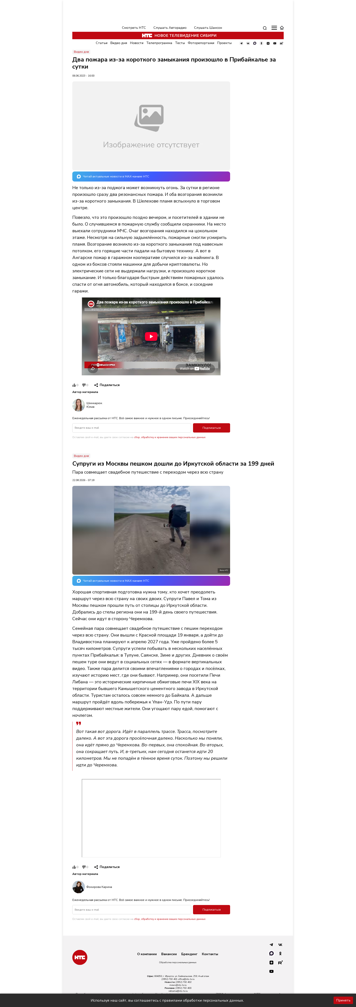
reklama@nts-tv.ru (178, 991)
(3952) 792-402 (184, 982)
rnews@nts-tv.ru (178, 985)
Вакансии (169, 954)
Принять (343, 1000)
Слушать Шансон (208, 27)
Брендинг (189, 954)
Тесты (180, 43)
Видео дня (118, 43)
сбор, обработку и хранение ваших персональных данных (169, 437)
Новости (137, 43)
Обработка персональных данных (177, 962)
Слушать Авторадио (170, 27)
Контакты (210, 954)
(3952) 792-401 (169, 979)
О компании (147, 954)
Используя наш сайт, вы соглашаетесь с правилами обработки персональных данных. (167, 1000)
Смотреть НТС (134, 27)
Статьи (102, 43)
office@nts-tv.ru (186, 979)
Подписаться (211, 428)
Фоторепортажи (201, 43)
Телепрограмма (159, 43)
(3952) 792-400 (183, 988)
